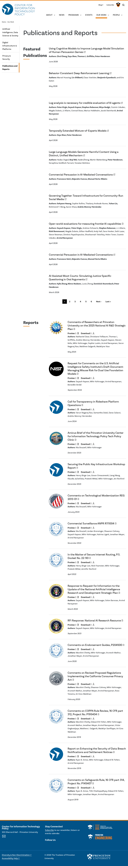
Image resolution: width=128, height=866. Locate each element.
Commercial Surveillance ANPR (91, 523)
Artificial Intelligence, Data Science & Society (10, 32)
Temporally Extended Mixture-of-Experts (77, 130)
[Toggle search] (123, 5)
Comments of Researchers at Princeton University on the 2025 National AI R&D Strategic (97, 325)
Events (88, 15)
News (61, 15)
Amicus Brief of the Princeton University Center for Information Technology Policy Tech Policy (95, 436)
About (49, 15)
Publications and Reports (10, 67)
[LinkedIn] (51, 845)
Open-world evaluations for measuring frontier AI (85, 223)
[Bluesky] (60, 845)
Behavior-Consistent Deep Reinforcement (79, 73)
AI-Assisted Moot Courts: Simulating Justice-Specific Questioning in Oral (80, 277)
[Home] (18, 9)
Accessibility (10, 858)
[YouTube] (55, 845)
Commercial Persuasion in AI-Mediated (81, 174)
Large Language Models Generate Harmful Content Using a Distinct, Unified (83, 153)
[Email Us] (4, 837)
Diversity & (16, 855)
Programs (73, 15)
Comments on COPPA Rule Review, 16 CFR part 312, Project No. (95, 712)
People (116, 15)
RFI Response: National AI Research (94, 620)
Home (4, 22)
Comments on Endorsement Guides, (95, 644)
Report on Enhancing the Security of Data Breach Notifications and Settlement (97, 750)
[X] (46, 845)
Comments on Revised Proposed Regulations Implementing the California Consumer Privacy (95, 676)
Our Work (101, 15)
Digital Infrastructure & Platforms (9, 45)
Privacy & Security (6, 57)
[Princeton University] (118, 4)
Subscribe (110, 5)
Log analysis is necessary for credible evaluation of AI (84, 102)
